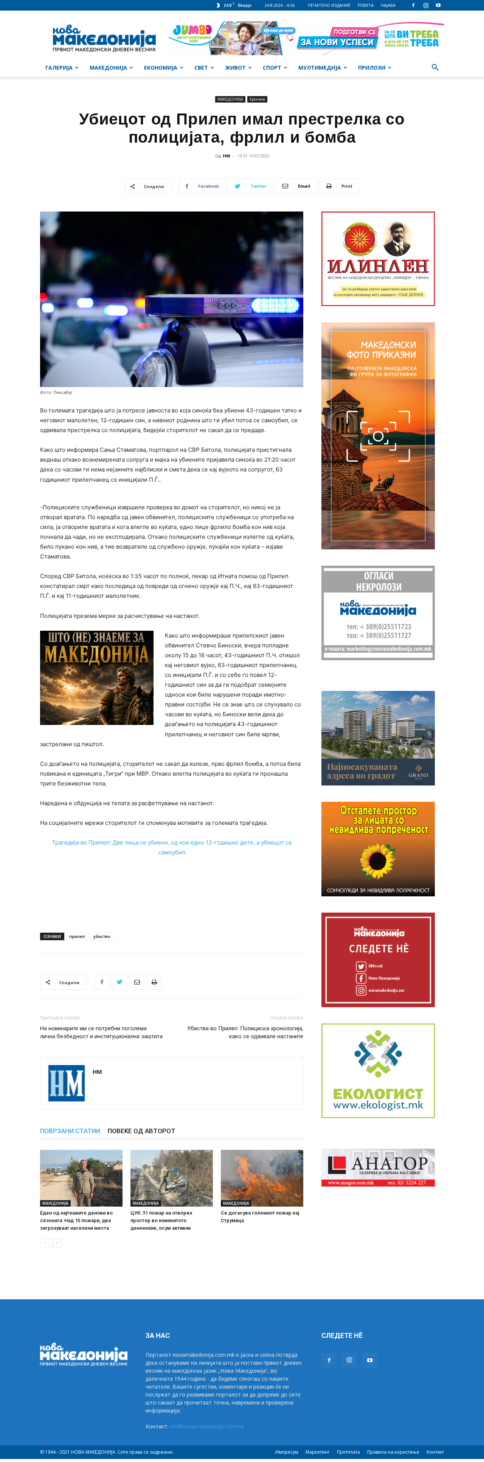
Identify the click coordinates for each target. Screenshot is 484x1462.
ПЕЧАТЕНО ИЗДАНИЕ (329, 5)
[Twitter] (119, 982)
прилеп (77, 936)
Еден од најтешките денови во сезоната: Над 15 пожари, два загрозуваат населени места (76, 1220)
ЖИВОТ (235, 67)
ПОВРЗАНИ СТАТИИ (70, 1131)
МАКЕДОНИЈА (108, 67)
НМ (226, 156)
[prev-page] (45, 1243)
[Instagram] (425, 5)
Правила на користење (393, 1452)
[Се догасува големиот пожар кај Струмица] (262, 1178)
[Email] (136, 982)
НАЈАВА (388, 5)
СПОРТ (272, 67)
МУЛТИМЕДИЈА (319, 67)
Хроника (257, 99)
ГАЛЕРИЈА (59, 67)
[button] (435, 68)
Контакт (435, 1452)
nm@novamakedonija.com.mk (207, 1426)
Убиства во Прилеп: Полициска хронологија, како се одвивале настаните (245, 1032)
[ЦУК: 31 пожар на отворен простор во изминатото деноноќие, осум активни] (171, 1178)
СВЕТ (201, 67)
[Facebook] (413, 5)
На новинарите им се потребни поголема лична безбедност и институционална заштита (101, 1032)
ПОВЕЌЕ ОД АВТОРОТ (141, 1131)
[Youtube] (438, 5)
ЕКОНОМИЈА (160, 67)
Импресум (286, 1452)
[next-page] (57, 1243)
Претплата (348, 1452)
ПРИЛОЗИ (371, 67)
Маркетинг (318, 1452)
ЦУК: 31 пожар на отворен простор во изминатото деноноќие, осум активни (161, 1220)
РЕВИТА (366, 5)
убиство (101, 936)
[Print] (153, 982)
